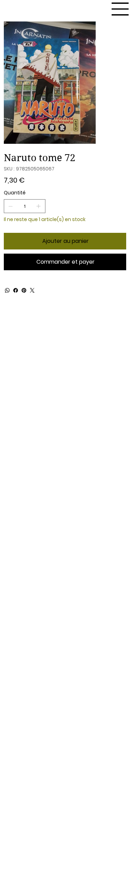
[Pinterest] (23, 290)
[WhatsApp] (7, 290)
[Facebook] (15, 290)
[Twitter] (32, 290)
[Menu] (120, 9)
